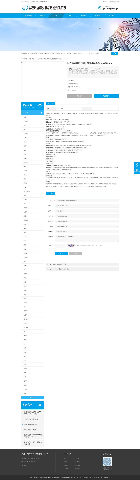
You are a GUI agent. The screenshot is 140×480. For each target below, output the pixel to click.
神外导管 (26, 319)
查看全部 (32, 397)
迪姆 (25, 146)
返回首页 (105, 1)
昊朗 (25, 179)
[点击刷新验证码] (71, 245)
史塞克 (25, 212)
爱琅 (25, 339)
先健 (25, 249)
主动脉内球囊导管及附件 (31, 419)
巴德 (25, 352)
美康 (25, 216)
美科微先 (26, 257)
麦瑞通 (25, 368)
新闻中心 (70, 15)
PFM (25, 137)
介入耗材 (40, 59)
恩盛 (25, 269)
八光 (25, 348)
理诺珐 (25, 158)
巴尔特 (25, 278)
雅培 (25, 393)
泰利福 (25, 335)
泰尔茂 (25, 298)
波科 (25, 364)
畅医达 (25, 265)
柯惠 (25, 377)
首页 (29, 59)
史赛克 (25, 389)
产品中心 (56, 15)
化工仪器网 (99, 477)
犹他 (25, 174)
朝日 (25, 306)
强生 (25, 372)
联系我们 (116, 1)
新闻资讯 (77, 461)
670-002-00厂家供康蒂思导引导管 (60, 269)
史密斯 (25, 315)
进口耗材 (26, 381)
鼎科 (25, 261)
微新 (25, 245)
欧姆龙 (25, 253)
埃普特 (25, 170)
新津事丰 (26, 162)
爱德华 (25, 311)
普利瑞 (25, 240)
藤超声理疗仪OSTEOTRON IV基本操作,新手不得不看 (33, 436)
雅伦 (25, 232)
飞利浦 (25, 302)
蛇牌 (25, 195)
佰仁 (25, 203)
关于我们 (42, 15)
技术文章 (83, 15)
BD (24, 344)
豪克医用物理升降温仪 (30, 429)
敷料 (25, 129)
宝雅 (25, 150)
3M (24, 331)
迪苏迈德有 (27, 191)
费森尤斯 (26, 220)
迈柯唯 (25, 286)
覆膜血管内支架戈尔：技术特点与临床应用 (33, 443)
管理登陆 (86, 477)
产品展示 (66, 461)
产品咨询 (79, 96)
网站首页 (29, 15)
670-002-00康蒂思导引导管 (59, 264)
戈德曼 (25, 207)
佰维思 (25, 199)
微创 (25, 166)
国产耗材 (26, 327)
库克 (25, 356)
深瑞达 (25, 228)
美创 (25, 224)
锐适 (25, 125)
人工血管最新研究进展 (30, 424)
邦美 (25, 290)
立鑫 (25, 154)
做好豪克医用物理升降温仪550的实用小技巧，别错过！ (32, 413)
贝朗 (45, 59)
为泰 (25, 282)
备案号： (79, 477)
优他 (25, 142)
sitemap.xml (107, 477)
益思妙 (25, 183)
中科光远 (26, 121)
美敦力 (25, 385)
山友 (25, 236)
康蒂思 (25, 273)
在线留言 (111, 1)
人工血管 (26, 133)
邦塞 (25, 117)
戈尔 (25, 294)
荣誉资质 (77, 465)
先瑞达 (25, 323)
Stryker (26, 187)
